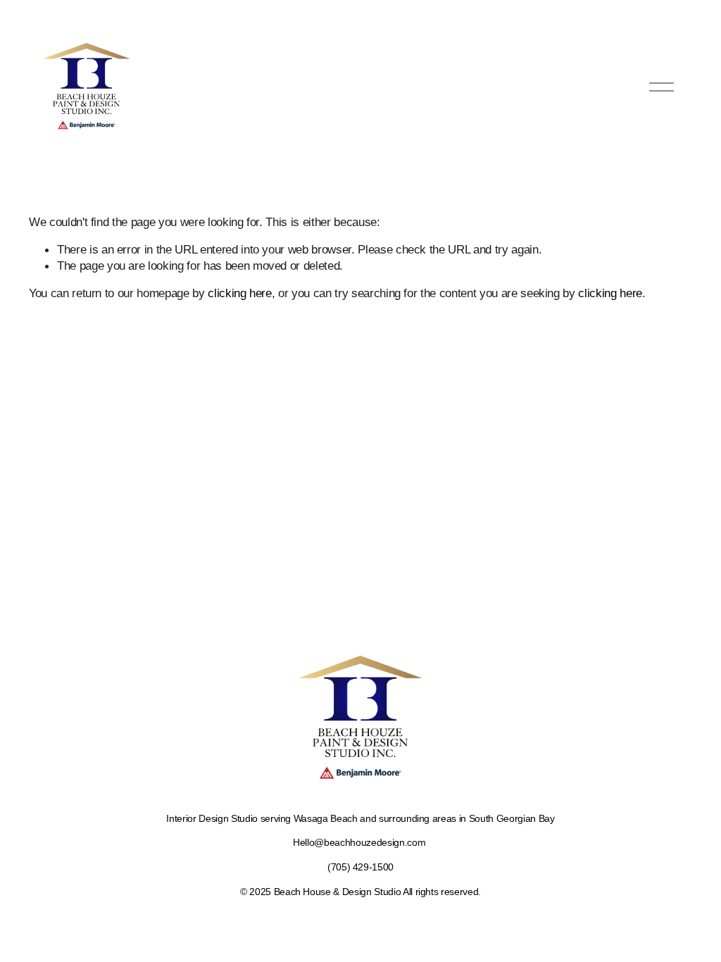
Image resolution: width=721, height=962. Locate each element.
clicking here (240, 293)
